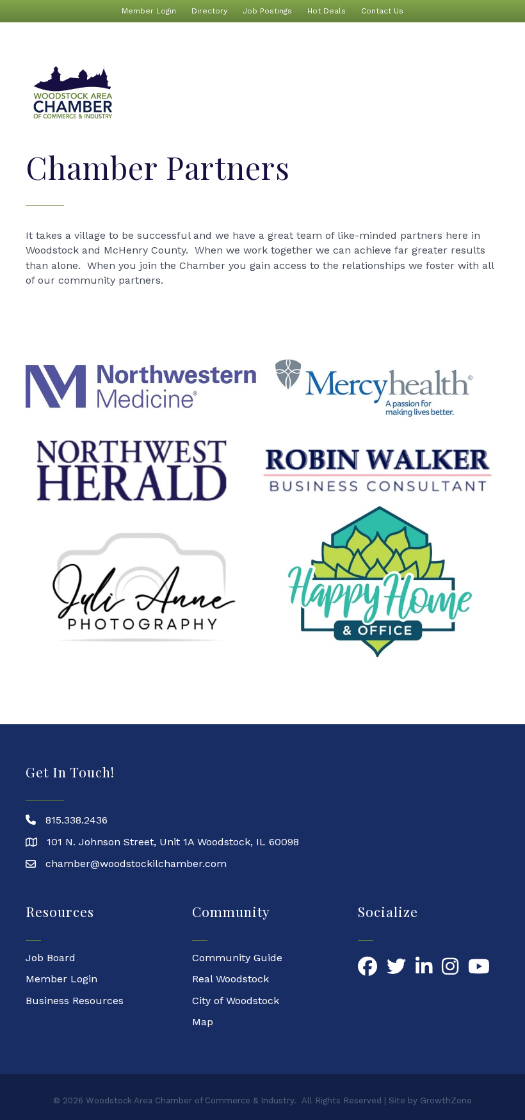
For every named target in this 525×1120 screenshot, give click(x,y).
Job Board (51, 958)
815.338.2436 (76, 820)
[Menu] (483, 93)
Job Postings (267, 10)
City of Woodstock (235, 1000)
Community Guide (237, 958)
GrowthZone (446, 1100)
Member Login (149, 10)
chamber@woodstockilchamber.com (136, 863)
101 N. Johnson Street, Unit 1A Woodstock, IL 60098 (173, 842)
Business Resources (75, 1000)
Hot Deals (326, 10)
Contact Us (382, 10)
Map (202, 1022)
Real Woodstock (230, 979)
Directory (209, 10)
